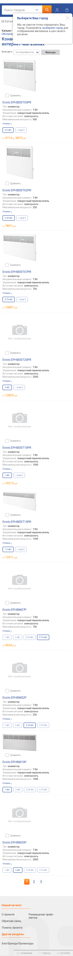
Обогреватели (11, 34)
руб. (10, 226)
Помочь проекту (12, 927)
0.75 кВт (43, 725)
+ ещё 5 (21, 130)
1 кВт (7, 637)
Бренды (13, 943)
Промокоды (26, 943)
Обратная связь (11, 921)
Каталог (10, 21)
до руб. (15, 138)
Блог (5, 943)
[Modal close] (65, 18)
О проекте (8, 914)
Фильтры (50, 52)
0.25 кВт (29, 637)
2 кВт (17, 637)
